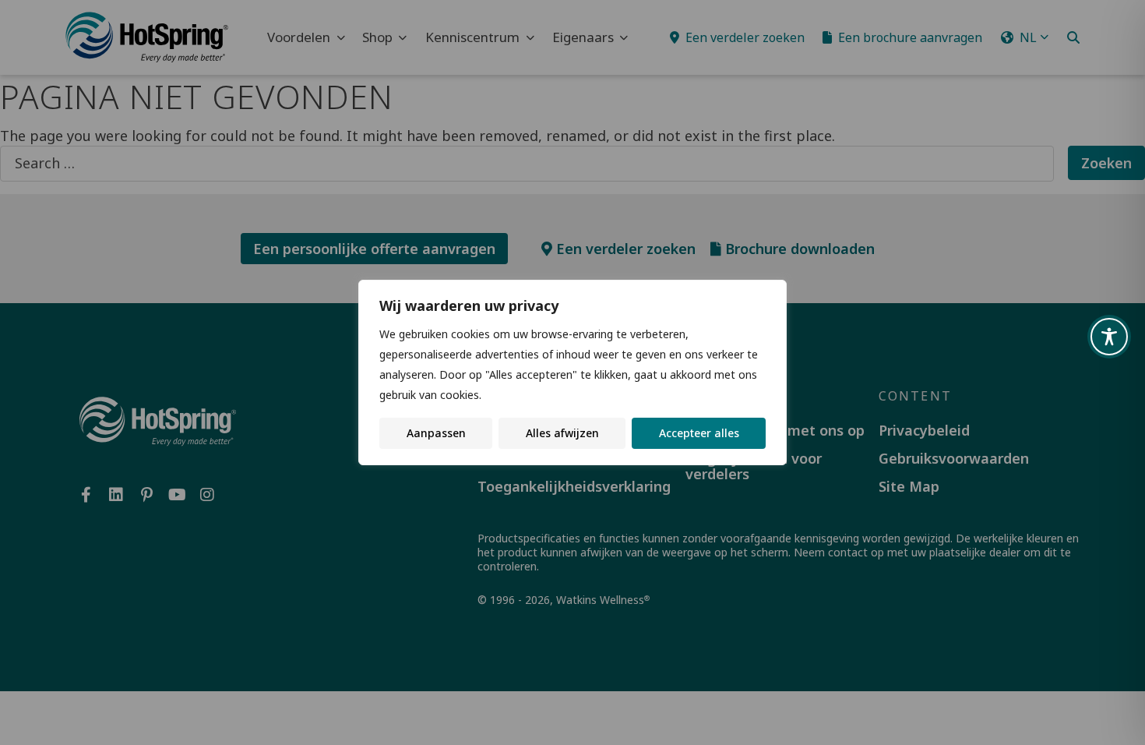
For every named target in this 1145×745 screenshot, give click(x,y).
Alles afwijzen (562, 432)
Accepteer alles (699, 432)
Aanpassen (436, 432)
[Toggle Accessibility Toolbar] (1109, 336)
